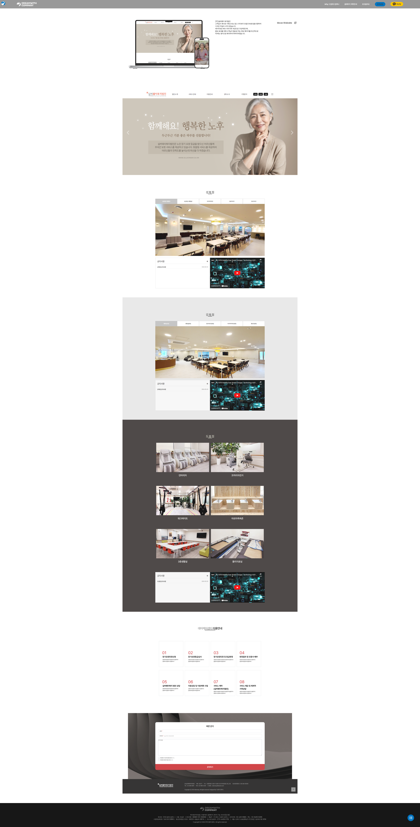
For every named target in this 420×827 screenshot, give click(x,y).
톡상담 (398, 4)
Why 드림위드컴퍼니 (332, 4)
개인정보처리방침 (195, 815)
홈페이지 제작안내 (351, 4)
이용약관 (204, 815)
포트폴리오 (366, 4)
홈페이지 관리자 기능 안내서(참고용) (219, 815)
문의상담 (380, 4)
